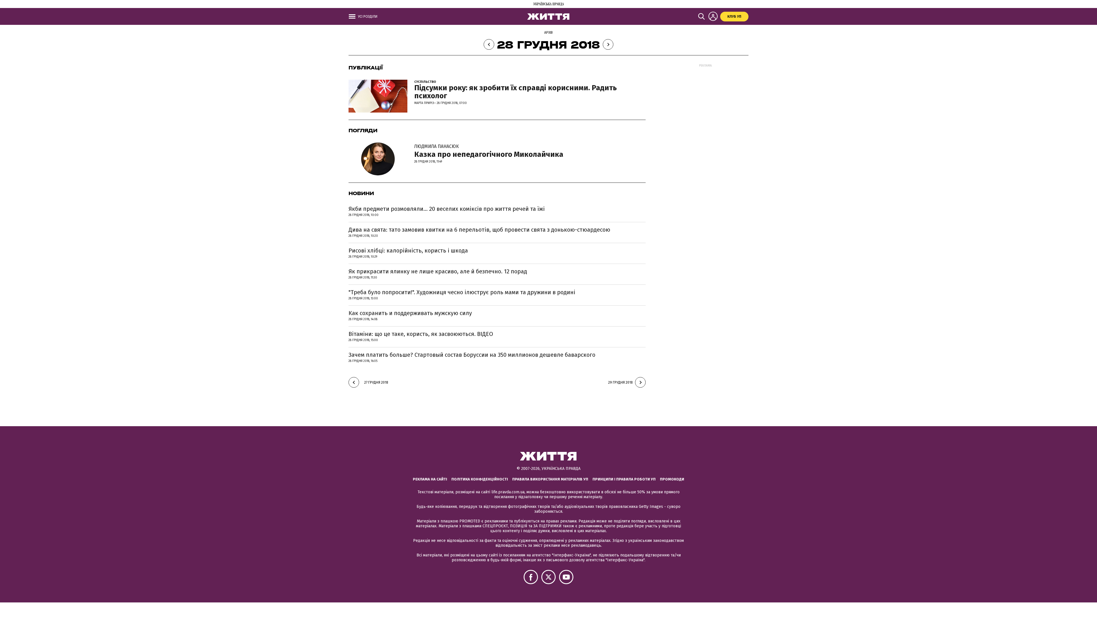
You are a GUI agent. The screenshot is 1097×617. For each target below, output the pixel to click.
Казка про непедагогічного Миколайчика (488, 151)
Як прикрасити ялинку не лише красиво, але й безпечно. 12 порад (438, 271)
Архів (548, 33)
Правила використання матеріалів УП (550, 479)
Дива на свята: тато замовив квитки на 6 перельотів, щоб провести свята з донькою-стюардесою (479, 229)
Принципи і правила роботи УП (624, 479)
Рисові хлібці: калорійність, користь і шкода (408, 250)
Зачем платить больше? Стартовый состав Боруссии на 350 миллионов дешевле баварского (472, 354)
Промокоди (672, 479)
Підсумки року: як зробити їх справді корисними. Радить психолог (515, 92)
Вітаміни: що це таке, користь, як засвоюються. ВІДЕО (421, 333)
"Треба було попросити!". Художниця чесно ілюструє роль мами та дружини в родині (462, 292)
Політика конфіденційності (479, 479)
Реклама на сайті (430, 479)
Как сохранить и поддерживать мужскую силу (410, 313)
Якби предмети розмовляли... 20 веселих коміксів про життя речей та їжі (447, 208)
